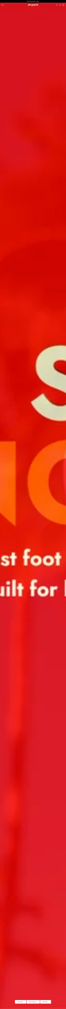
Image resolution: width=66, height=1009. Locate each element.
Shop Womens (32, 1002)
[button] (2, 5)
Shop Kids (44, 1002)
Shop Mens (20, 1002)
